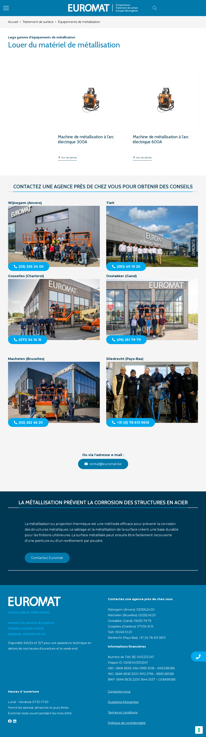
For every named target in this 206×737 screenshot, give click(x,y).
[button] (6, 8)
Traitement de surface (38, 22)
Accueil (13, 22)
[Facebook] (10, 721)
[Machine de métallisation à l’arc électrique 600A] (165, 111)
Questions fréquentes (123, 702)
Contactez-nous (119, 691)
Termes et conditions (122, 712)
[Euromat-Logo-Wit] (53, 601)
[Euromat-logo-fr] (103, 8)
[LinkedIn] (14, 721)
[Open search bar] (155, 8)
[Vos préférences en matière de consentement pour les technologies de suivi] (199, 730)
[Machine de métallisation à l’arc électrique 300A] (90, 111)
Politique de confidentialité (127, 723)
